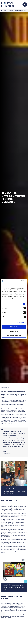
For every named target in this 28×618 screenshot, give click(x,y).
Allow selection (14, 331)
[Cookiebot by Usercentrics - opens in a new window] (20, 281)
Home (1, 10)
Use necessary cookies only (14, 335)
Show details (20, 322)
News (5, 10)
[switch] (24, 308)
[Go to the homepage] (7, 4)
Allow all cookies (14, 326)
